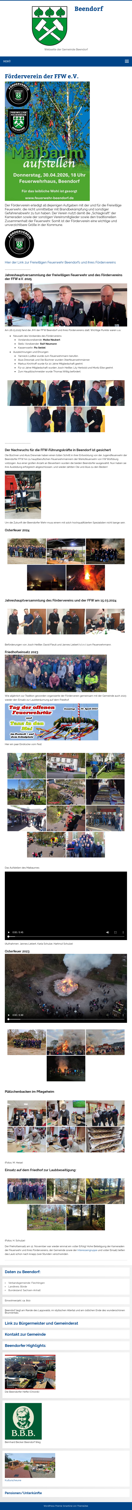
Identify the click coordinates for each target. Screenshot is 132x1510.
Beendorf (89, 8)
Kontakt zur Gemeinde (25, 1334)
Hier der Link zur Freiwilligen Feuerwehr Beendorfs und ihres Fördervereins (60, 262)
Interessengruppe (87, 1250)
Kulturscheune (13, 1480)
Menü (7, 61)
